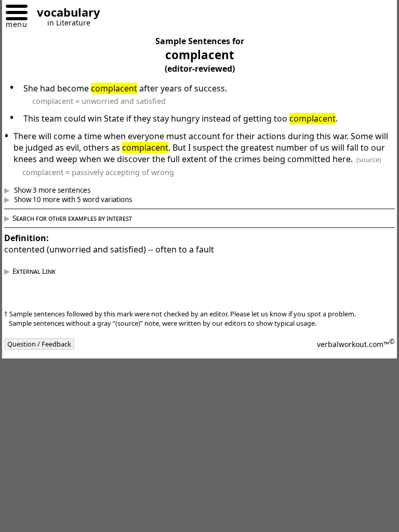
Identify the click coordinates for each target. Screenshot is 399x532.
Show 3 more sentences (59, 201)
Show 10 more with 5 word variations (80, 211)
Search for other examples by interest (80, 229)
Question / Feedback (47, 355)
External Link (41, 282)
